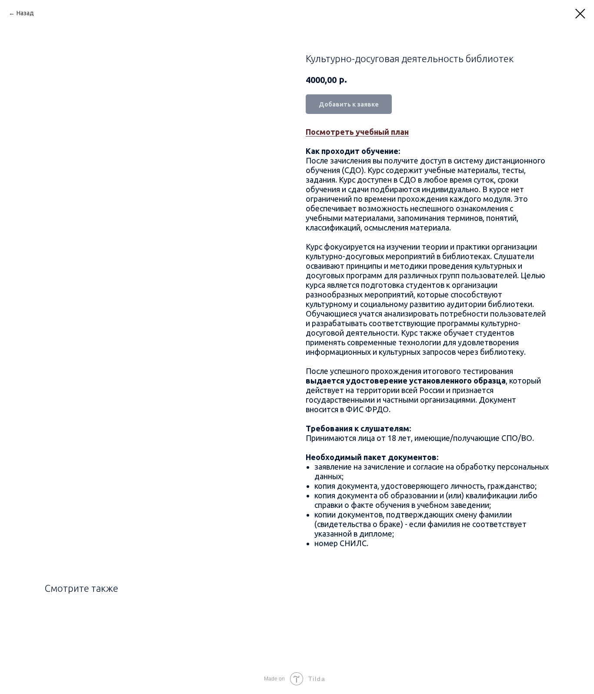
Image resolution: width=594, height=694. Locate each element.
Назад (25, 13)
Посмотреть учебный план (357, 131)
